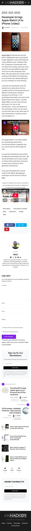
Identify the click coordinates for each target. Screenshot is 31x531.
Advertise (25, 523)
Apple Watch (6, 55)
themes (21, 211)
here (3, 178)
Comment (4, 285)
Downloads (17, 523)
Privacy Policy (15, 525)
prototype (12, 211)
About (3, 523)
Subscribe (15, 368)
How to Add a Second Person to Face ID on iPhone (19, 427)
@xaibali (15, 267)
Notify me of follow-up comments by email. (13, 327)
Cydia (11, 397)
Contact (9, 523)
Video (4, 214)
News (10, 12)
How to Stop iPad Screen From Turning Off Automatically (18, 437)
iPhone (4, 12)
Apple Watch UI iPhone (20, 208)
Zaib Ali (15, 254)
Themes (17, 12)
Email (3, 311)
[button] (3, 3)
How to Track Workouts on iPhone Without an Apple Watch (18, 458)
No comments (24, 400)
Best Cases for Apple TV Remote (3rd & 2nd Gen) (18, 448)
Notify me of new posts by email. (10, 332)
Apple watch (7, 208)
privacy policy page (20, 187)
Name (3, 303)
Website (4, 319)
